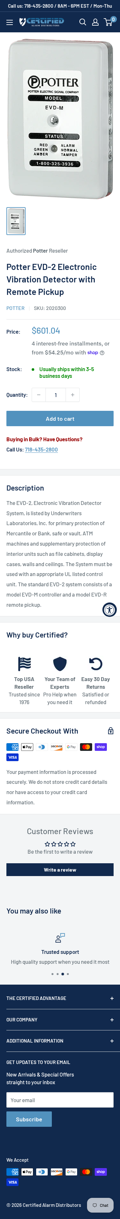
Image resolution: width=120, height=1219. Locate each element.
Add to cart (60, 418)
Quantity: (17, 394)
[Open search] (82, 22)
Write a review (60, 869)
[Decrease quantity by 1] (38, 395)
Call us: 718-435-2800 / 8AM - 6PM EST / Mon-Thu (60, 6)
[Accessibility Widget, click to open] (109, 609)
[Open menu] (9, 22)
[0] (108, 22)
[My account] (95, 22)
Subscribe (29, 1119)
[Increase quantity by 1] (72, 395)
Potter (15, 308)
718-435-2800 (41, 449)
